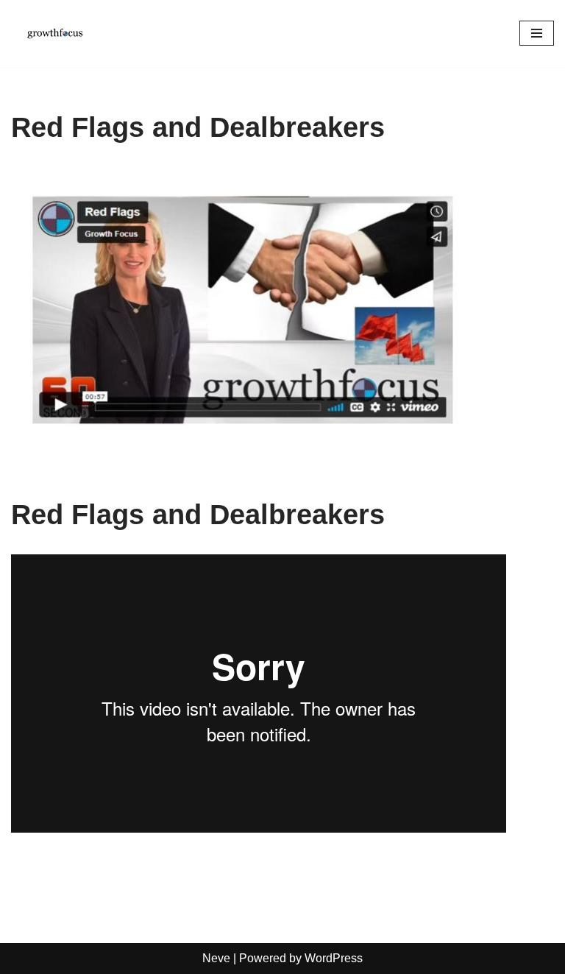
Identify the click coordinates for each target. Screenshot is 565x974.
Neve (216, 958)
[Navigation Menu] (536, 33)
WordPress (334, 958)
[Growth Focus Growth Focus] (55, 33)
